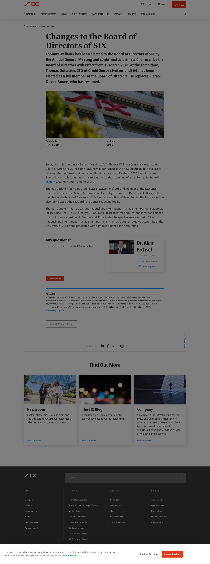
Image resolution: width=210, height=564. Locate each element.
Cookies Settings (149, 553)
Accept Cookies (172, 553)
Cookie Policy (69, 555)
